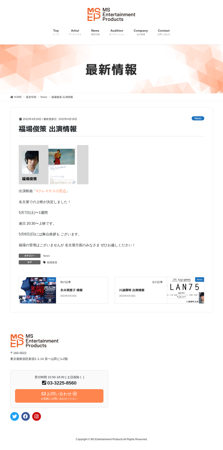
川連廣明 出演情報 (131, 290)
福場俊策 (52, 262)
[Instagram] (36, 416)
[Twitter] (14, 416)
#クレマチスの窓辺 (51, 191)
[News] (37, 290)
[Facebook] (25, 416)
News (197, 118)
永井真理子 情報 (71, 290)
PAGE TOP (213, 432)
